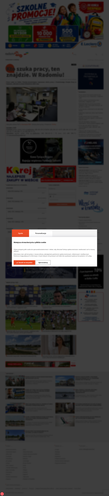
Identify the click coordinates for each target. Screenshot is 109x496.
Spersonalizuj (43, 262)
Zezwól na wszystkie (25, 262)
